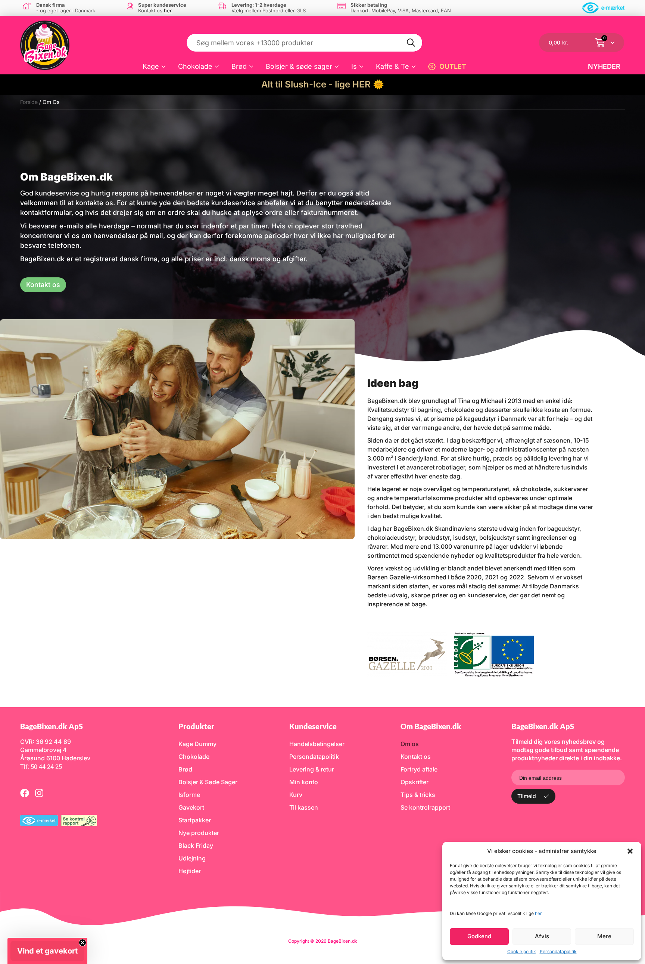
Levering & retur (311, 769)
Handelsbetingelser (317, 744)
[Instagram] (39, 793)
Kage (151, 66)
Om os (410, 744)
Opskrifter (415, 782)
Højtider (189, 871)
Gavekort (191, 807)
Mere (604, 936)
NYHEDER (604, 66)
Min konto (303, 782)
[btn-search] (411, 42)
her (538, 913)
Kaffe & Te (392, 66)
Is (354, 66)
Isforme (189, 794)
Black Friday (195, 845)
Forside (29, 102)
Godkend (479, 936)
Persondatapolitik (558, 951)
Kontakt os (416, 756)
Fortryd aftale (419, 769)
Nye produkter (198, 833)
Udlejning (192, 858)
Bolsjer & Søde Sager (207, 782)
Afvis (542, 936)
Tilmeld (526, 796)
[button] (630, 851)
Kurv (295, 794)
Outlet (452, 66)
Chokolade (195, 66)
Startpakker (194, 820)
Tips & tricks (418, 794)
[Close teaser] (82, 942)
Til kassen (303, 807)
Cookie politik (521, 951)
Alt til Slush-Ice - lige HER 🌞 (322, 84)
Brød (239, 66)
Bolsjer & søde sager (299, 66)
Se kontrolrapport (425, 807)
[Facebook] (24, 793)
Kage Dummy (197, 744)
